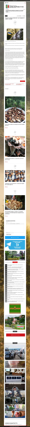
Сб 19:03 (6, 299)
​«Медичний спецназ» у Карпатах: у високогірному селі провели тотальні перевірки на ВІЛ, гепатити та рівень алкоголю (15, 288)
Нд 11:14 (6, 273)
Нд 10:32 (6, 280)
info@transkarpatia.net (19, 424)
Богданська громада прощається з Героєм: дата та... (14, 389)
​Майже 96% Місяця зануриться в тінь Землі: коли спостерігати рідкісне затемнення (15, 286)
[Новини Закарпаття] (15, 6)
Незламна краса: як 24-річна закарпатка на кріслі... (14, 396)
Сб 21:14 (6, 290)
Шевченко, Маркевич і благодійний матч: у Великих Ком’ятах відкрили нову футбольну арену (15, 292)
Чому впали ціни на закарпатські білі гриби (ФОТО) (14, 125)
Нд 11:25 (6, 269)
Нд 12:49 (6, 267)
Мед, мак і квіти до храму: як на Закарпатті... (13, 409)
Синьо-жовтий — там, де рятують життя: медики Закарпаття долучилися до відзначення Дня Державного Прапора (15, 267)
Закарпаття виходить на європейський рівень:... (14, 374)
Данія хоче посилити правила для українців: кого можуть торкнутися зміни (14, 275)
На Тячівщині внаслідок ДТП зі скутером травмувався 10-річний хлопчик (15, 284)
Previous (23, 9)
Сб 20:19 (6, 295)
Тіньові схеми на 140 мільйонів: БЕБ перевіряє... (14, 381)
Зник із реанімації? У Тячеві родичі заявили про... (14, 366)
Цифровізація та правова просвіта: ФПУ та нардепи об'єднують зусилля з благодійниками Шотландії (15, 301)
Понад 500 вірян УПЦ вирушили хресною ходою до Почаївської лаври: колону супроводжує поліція (15, 271)
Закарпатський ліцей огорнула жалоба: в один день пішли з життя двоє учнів (15, 295)
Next (24, 9)
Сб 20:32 (6, 292)
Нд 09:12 (6, 282)
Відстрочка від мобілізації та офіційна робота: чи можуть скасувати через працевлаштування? (15, 282)
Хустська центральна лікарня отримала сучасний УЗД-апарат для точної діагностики (15, 290)
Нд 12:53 (6, 265)
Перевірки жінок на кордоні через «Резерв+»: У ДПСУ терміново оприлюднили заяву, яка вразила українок (15, 269)
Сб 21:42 (6, 288)
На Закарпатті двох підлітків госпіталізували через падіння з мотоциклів (15, 297)
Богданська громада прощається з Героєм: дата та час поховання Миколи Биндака (15, 280)
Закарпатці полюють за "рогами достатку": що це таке (14, 159)
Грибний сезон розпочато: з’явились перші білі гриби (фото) (14, 184)
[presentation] (6, 223)
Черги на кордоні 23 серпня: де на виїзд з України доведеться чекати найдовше (15, 265)
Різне (8, 79)
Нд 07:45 (6, 286)
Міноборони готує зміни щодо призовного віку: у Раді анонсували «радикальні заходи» (15, 273)
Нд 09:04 (6, 284)
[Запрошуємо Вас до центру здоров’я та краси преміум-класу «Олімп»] (15, 308)
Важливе (6, 401)
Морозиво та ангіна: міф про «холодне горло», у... (14, 416)
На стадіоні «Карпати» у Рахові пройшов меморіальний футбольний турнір (16, 299)
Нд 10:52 (6, 278)
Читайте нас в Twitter (15, 237)
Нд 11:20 (6, 271)
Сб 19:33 (6, 297)
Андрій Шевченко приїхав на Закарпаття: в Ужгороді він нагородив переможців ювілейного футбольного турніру (14, 11)
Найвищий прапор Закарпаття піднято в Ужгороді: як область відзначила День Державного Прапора (15, 278)
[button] (6, 223)
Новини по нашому (7, 394)
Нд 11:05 (6, 275)
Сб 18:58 (6, 301)
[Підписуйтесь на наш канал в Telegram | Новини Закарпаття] (15, 244)
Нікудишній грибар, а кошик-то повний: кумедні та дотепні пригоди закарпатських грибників (14, 212)
